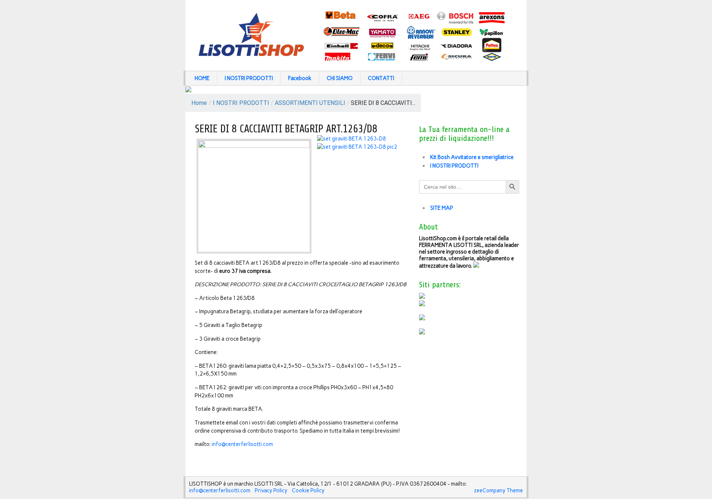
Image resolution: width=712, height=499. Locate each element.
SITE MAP (441, 208)
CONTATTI (381, 78)
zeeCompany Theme (498, 490)
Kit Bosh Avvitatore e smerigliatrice (472, 157)
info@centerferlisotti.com (242, 444)
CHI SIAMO (340, 78)
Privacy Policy (271, 490)
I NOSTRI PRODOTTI (249, 78)
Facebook (300, 78)
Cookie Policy (308, 490)
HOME (202, 78)
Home (199, 102)
